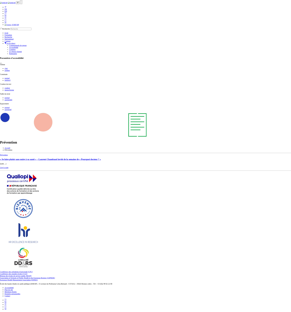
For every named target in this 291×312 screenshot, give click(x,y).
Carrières (12, 50)
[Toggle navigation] (21, 2)
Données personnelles (12, 294)
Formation (8, 35)
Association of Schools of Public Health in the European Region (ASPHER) (27, 278)
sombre (7, 70)
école (6, 33)
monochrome (9, 90)
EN (6, 11)
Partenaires (13, 54)
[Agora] (12, 25)
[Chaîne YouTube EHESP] (5, 20)
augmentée (8, 100)
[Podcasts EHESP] (5, 23)
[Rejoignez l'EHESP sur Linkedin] (5, 16)
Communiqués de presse (18, 45)
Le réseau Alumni (15, 52)
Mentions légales (11, 292)
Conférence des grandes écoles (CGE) (13, 274)
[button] (5, 7)
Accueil (7, 148)
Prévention (4, 155)
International (9, 39)
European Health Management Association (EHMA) (19, 280)
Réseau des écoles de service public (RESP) (15, 276)
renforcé (7, 80)
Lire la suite (4, 168)
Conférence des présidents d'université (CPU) (16, 272)
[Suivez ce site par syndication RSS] (5, 13)
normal (7, 78)
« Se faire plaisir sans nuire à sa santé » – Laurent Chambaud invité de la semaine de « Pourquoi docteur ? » (50, 159)
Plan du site (9, 290)
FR (6, 9)
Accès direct (10, 43)
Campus (7, 41)
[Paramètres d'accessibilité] (18, 2)
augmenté (8, 110)
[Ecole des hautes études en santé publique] (8, 3)
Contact (7, 296)
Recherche (6, 29)
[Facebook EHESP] (5, 18)
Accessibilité (13, 47)
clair (6, 68)
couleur (7, 88)
